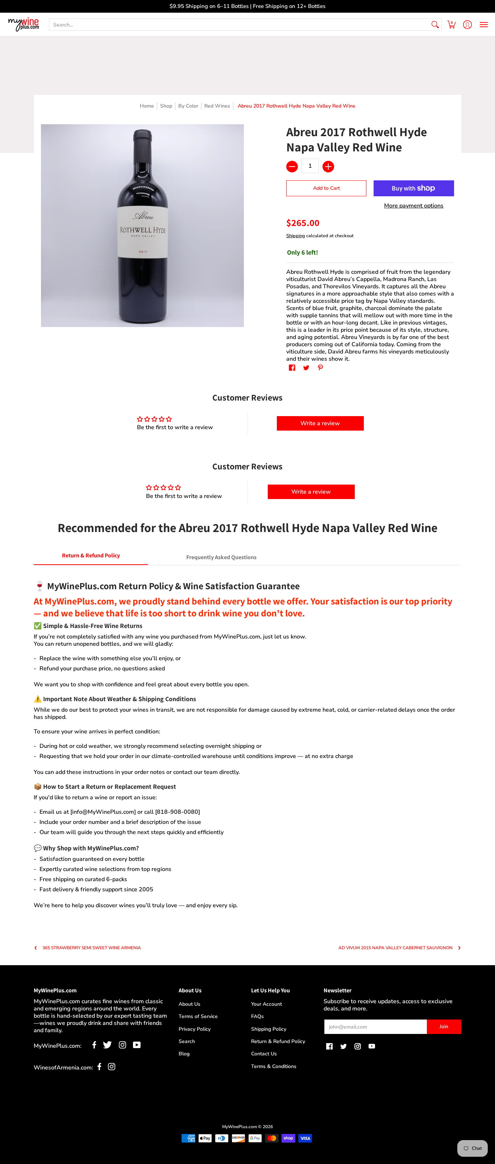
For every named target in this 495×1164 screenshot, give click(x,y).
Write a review (320, 423)
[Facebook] (94, 1047)
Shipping (295, 236)
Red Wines (217, 105)
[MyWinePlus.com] (23, 24)
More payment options (414, 205)
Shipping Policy (268, 1029)
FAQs (257, 1016)
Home (147, 105)
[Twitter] (107, 1047)
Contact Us (264, 1053)
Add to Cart (326, 188)
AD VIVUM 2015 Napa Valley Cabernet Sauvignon (395, 948)
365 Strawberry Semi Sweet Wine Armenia (91, 948)
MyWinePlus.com (239, 1127)
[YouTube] (137, 1047)
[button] (451, 24)
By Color (188, 105)
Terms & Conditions (273, 1066)
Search (187, 1041)
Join (444, 1026)
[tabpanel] (247, 741)
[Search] (435, 24)
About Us (189, 1004)
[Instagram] (122, 1047)
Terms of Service (198, 1016)
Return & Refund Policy (278, 1041)
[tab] (91, 557)
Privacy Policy (195, 1029)
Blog (184, 1053)
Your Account (266, 1004)
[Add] (328, 166)
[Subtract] (292, 166)
